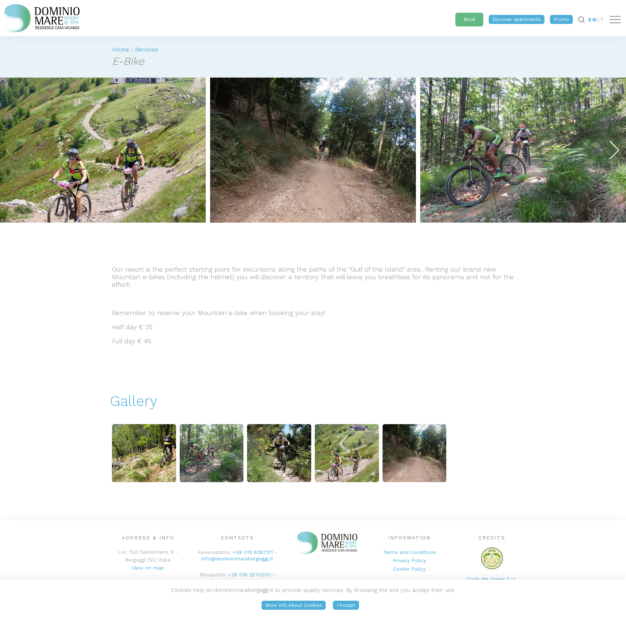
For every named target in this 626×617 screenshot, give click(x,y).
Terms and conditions (409, 552)
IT (601, 19)
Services (146, 49)
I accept (346, 605)
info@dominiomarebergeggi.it (237, 559)
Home (120, 49)
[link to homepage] (40, 16)
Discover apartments (516, 19)
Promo (561, 19)
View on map (148, 568)
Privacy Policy (409, 560)
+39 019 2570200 (249, 574)
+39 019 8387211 (253, 552)
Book (469, 19)
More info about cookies (293, 605)
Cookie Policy (409, 569)
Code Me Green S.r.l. (492, 579)
